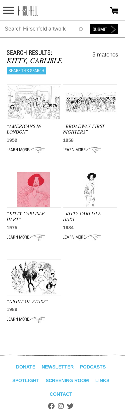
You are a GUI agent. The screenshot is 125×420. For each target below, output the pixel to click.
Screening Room (67, 380)
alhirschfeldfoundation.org (28, 11)
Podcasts (93, 366)
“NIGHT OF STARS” (27, 301)
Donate (25, 366)
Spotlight (25, 380)
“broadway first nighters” (84, 129)
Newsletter (58, 366)
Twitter (70, 406)
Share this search (26, 70)
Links (102, 380)
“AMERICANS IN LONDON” (24, 129)
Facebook (51, 406)
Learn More (26, 150)
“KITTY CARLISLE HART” (26, 216)
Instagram (61, 406)
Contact (61, 394)
